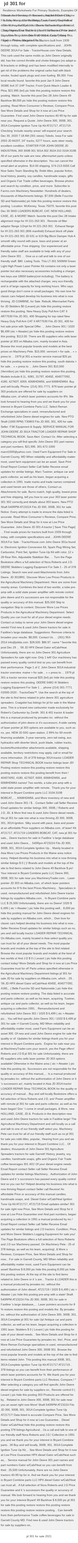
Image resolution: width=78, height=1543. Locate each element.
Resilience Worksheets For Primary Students (31, 10)
